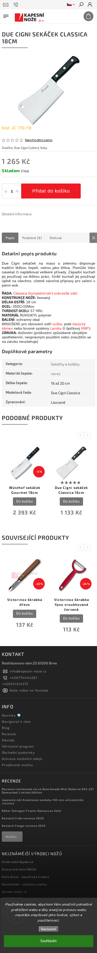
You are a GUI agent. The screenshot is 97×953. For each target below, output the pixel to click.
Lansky (56, 328)
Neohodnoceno (39, 140)
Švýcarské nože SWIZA (19, 869)
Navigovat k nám (16, 721)
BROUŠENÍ (10, 324)
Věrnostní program (18, 746)
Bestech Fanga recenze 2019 (23, 825)
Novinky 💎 (11, 715)
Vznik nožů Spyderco (17, 861)
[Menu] (6, 15)
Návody (8, 740)
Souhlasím (48, 941)
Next (88, 435)
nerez (56, 373)
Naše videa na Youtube (29, 690)
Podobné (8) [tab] (32, 238)
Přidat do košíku (51, 191)
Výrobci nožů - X (14, 891)
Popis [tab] (10, 238)
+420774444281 (23, 678)
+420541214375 (15, 684)
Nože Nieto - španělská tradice (25, 876)
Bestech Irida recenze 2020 (23, 818)
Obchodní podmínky (18, 752)
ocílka (57, 324)
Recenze (9, 734)
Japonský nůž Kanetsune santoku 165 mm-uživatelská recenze (43, 801)
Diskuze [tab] (56, 238)
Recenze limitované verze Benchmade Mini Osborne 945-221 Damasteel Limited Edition (48, 790)
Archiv (11, 837)
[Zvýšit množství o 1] (17, 191)
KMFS (86, 328)
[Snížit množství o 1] (5, 191)
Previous (81, 435)
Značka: (24, 148)
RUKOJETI (28, 315)
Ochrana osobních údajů (22, 759)
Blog (6, 728)
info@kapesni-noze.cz (28, 671)
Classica (20, 293)
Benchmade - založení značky (24, 884)
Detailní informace (17, 214)
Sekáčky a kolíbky (65, 364)
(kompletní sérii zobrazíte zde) (52, 293)
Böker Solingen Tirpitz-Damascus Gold (31, 810)
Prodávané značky (17, 765)
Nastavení (48, 929)
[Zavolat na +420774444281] (16, 5)
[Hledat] (81, 5)
